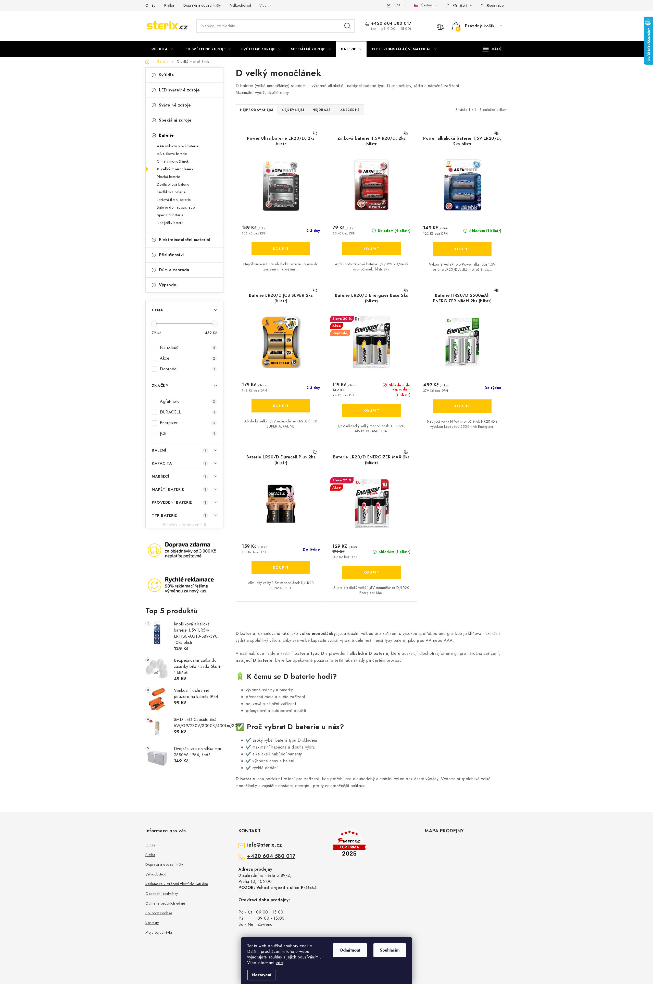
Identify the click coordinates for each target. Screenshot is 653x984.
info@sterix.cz (264, 845)
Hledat (347, 26)
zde (279, 963)
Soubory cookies (158, 913)
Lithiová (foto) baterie (174, 199)
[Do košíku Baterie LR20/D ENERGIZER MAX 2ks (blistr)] (371, 572)
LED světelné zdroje (179, 90)
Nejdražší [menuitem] (322, 110)
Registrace (495, 5)
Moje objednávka (159, 932)
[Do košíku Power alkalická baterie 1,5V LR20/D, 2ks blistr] (462, 249)
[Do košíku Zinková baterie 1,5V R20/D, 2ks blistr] (371, 248)
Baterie (166, 135)
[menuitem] (161, 49)
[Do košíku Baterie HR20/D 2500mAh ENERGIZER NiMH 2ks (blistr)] (462, 406)
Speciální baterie (170, 215)
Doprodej (187, 369)
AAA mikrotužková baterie (177, 146)
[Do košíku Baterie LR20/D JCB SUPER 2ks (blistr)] (281, 405)
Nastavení (261, 975)
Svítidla (166, 75)
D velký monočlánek (175, 169)
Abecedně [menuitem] (350, 110)
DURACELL (187, 412)
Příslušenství (171, 255)
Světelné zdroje (175, 105)
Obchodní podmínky (161, 893)
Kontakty (152, 922)
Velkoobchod (240, 5)
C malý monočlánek (173, 161)
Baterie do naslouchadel (176, 207)
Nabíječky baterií (170, 222)
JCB (187, 433)
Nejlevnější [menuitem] (293, 110)
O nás (150, 5)
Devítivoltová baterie (173, 184)
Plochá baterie (168, 176)
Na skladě (187, 347)
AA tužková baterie (172, 153)
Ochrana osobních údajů (165, 903)
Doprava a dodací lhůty (202, 5)
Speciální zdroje (175, 120)
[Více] (493, 49)
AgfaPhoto (187, 401)
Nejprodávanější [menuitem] (256, 110)
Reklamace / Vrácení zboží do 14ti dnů (176, 883)
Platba (169, 5)
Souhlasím (389, 950)
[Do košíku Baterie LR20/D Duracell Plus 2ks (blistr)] (281, 567)
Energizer (187, 423)
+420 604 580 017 (391, 23)
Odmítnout (350, 950)
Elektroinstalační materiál (184, 240)
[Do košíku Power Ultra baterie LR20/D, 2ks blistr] (281, 248)
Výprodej (168, 285)
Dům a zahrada (174, 270)
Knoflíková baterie (171, 192)
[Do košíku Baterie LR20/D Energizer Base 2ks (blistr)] (371, 410)
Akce (187, 358)
